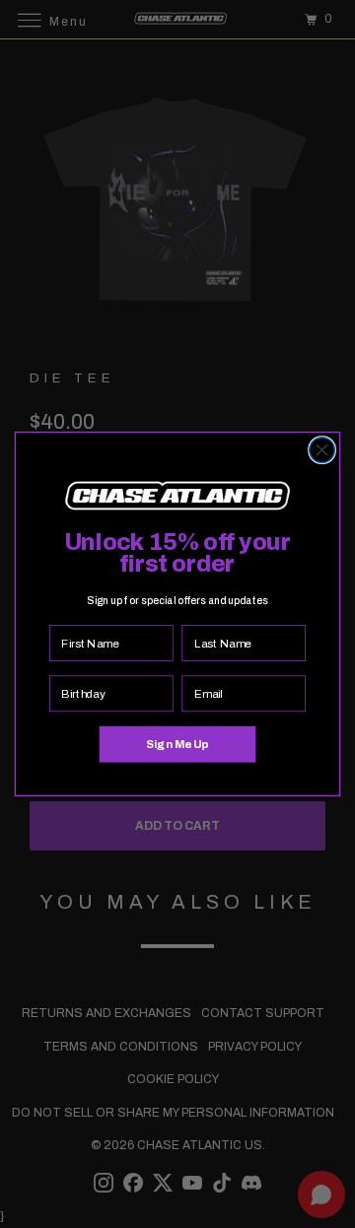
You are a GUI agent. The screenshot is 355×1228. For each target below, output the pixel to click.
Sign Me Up (177, 744)
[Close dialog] (322, 450)
